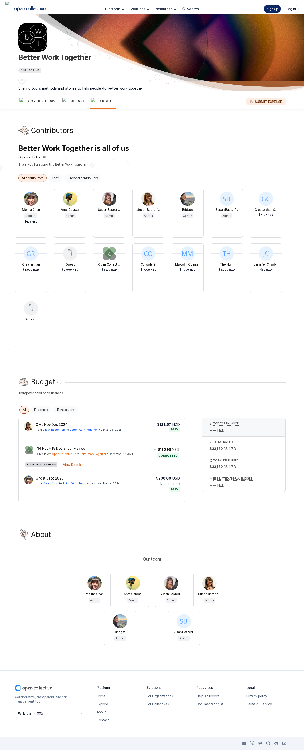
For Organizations (160, 696)
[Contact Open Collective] (284, 743)
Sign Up (272, 9)
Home (101, 696)
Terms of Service (259, 704)
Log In (291, 9)
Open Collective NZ (64, 454)
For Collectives (158, 704)
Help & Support (208, 696)
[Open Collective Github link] (268, 743)
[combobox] (50, 713)
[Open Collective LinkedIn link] (244, 743)
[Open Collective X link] (252, 743)
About (101, 712)
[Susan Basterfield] (28, 426)
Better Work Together (84, 429)
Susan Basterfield (54, 429)
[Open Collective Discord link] (276, 743)
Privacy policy (256, 696)
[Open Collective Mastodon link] (260, 743)
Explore (102, 704)
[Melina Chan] (28, 479)
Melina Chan (51, 483)
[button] (39, 101)
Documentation (208, 704)
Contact (103, 720)
